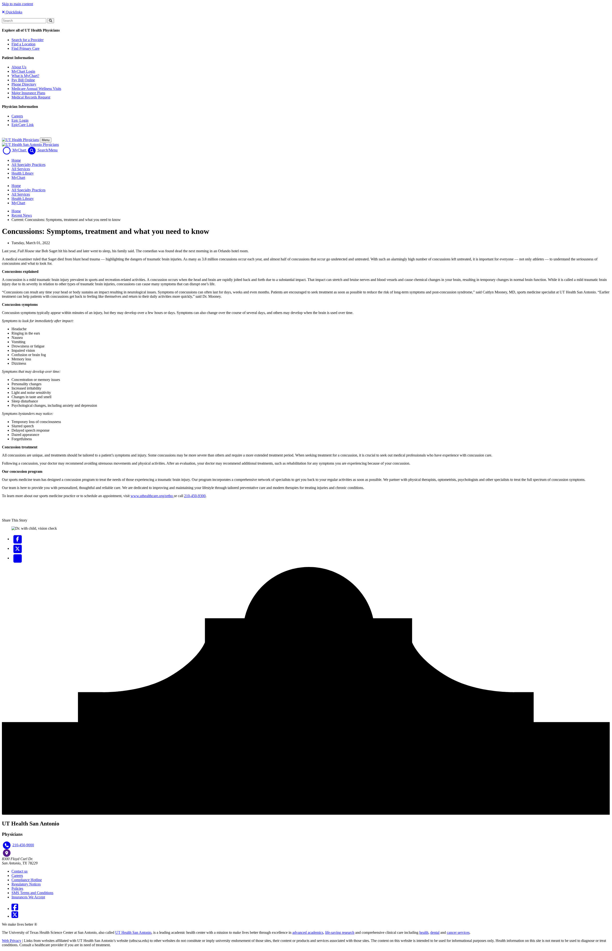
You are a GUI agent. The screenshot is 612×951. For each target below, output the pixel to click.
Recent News (21, 215)
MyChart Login (23, 71)
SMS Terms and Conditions (32, 893)
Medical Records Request (30, 97)
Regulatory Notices (26, 884)
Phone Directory (23, 84)
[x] (17, 548)
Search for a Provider (27, 40)
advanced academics (307, 932)
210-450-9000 (23, 845)
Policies (17, 888)
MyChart (18, 178)
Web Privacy (11, 941)
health (423, 932)
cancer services (458, 932)
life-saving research (339, 932)
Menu (45, 140)
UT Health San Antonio (133, 932)
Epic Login (19, 120)
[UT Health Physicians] (20, 140)
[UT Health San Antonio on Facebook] (14, 909)
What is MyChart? (25, 76)
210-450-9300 (195, 496)
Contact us (19, 871)
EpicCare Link (22, 125)
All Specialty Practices (28, 165)
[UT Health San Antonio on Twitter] (14, 916)
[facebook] (17, 539)
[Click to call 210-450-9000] (6, 845)
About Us (18, 67)
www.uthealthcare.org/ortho (152, 496)
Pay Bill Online (23, 80)
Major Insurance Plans (28, 93)
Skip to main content (17, 4)
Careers (17, 116)
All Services (20, 169)
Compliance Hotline (26, 880)
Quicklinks (13, 12)
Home (16, 160)
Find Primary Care (25, 48)
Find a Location (23, 44)
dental (434, 932)
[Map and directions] (6, 853)
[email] (17, 558)
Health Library (22, 173)
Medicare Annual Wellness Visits (36, 89)
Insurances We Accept (28, 897)
